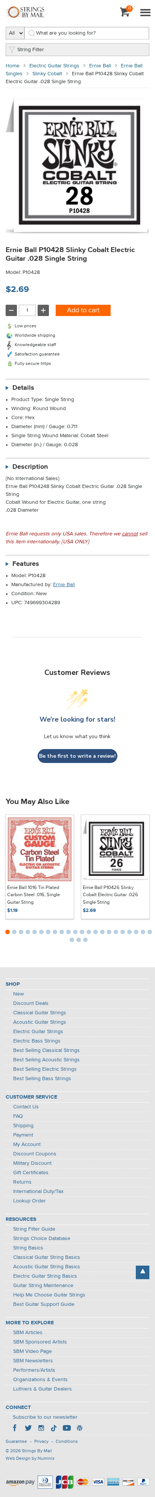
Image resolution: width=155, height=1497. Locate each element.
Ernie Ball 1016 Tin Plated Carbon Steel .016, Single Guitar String (33, 895)
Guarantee (16, 1441)
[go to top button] (142, 1272)
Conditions (67, 1441)
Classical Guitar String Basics (46, 1257)
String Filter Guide (34, 1229)
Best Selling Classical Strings (46, 1050)
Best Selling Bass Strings (42, 1078)
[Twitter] (28, 1429)
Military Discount (32, 1163)
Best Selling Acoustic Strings (46, 1059)
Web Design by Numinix (30, 1458)
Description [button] (30, 467)
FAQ (18, 1116)
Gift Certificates (31, 1172)
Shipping (23, 1125)
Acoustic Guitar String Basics (46, 1266)
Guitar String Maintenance (43, 1285)
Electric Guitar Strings (54, 65)
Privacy (41, 1441)
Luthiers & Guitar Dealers (42, 1389)
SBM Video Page (32, 1351)
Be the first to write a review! (77, 756)
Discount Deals (31, 1003)
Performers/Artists (34, 1370)
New (18, 994)
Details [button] (23, 388)
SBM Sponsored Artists (40, 1342)
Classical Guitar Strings (39, 1012)
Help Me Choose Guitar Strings (49, 1295)
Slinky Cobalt (47, 73)
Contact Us (26, 1106)
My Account (27, 1144)
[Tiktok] (53, 1429)
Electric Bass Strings (37, 1041)
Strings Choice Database (41, 1238)
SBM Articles (28, 1332)
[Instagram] (41, 1429)
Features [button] (25, 564)
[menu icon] (145, 13)
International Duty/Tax (38, 1191)
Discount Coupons (34, 1154)
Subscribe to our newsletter (45, 1417)
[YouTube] (66, 1429)
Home (13, 65)
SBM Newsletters (33, 1360)
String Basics (28, 1248)
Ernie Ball (100, 65)
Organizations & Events (40, 1379)
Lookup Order (29, 1201)
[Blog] (79, 1429)
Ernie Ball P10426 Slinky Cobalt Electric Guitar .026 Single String (110, 895)
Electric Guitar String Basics (45, 1276)
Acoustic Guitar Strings (39, 1022)
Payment (23, 1135)
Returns (22, 1182)
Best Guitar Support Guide (43, 1304)
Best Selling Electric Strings (45, 1069)
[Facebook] (15, 1429)
